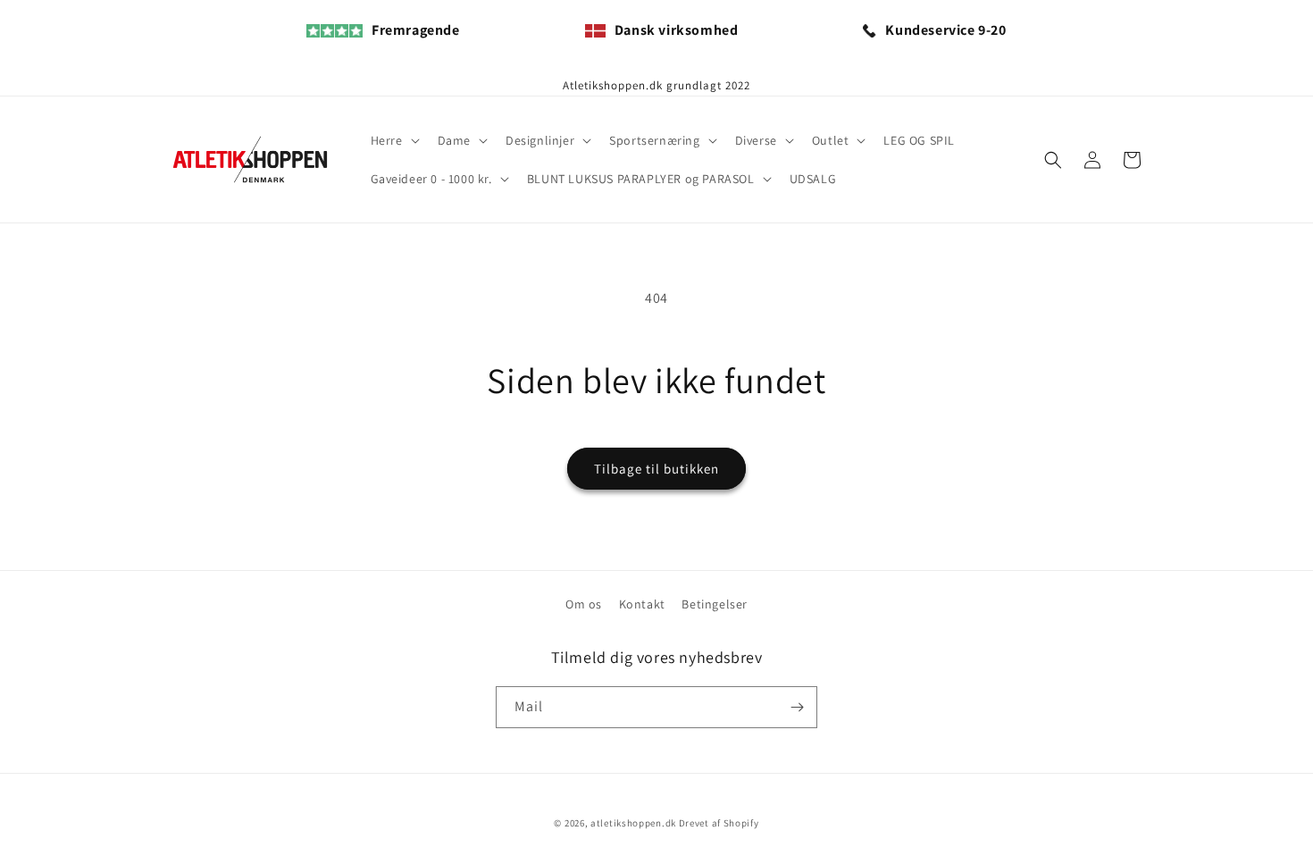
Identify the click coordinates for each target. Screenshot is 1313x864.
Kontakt (642, 604)
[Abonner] (796, 707)
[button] (393, 140)
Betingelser (715, 604)
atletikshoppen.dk (633, 823)
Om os (583, 604)
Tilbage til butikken (656, 468)
